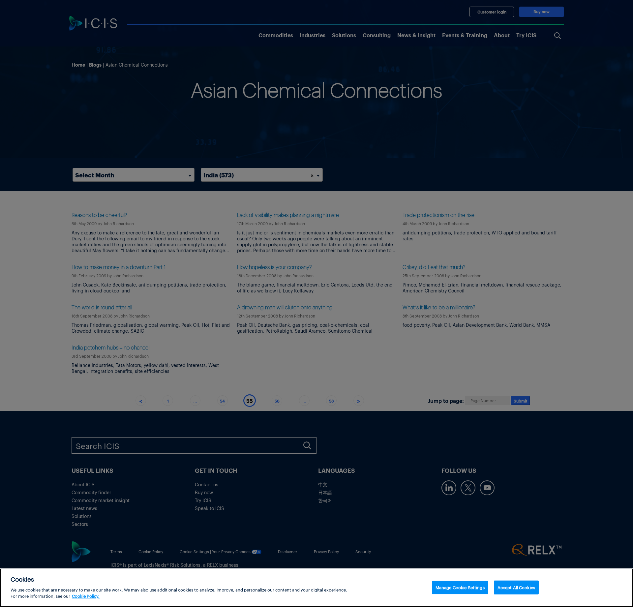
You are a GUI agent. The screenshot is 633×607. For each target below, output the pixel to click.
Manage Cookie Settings (460, 587)
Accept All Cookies (516, 587)
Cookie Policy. (86, 596)
